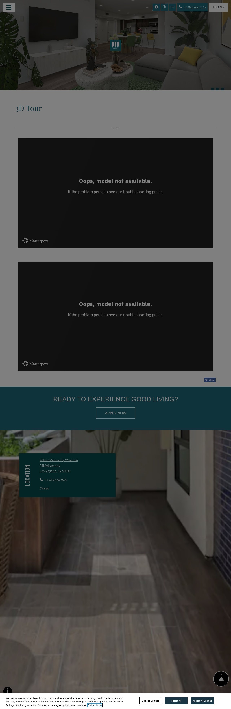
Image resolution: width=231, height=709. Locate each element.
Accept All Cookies (202, 700)
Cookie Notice (95, 705)
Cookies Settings (150, 700)
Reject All (176, 700)
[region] (115, 701)
